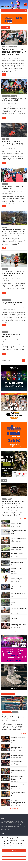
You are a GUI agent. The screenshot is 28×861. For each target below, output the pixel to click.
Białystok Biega (11, 339)
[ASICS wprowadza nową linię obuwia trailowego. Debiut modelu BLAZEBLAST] (5, 607)
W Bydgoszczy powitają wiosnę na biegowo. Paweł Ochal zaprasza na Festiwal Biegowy (13, 273)
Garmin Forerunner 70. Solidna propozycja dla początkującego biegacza (17, 570)
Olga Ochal (8, 60)
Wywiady (4, 227)
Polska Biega (13, 46)
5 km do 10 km (5, 191)
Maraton (18, 307)
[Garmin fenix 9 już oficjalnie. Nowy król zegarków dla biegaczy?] (14, 483)
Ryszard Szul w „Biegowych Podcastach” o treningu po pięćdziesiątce (16, 747)
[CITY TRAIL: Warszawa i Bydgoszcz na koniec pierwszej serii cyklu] (14, 80)
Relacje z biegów (20, 60)
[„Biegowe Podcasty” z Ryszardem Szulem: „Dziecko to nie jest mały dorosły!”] (5, 791)
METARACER (8, 148)
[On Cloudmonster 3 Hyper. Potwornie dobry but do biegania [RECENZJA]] (5, 560)
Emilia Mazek (9, 103)
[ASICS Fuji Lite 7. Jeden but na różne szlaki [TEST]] (5, 600)
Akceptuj (14, 850)
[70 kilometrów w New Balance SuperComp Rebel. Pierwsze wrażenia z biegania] (5, 521)
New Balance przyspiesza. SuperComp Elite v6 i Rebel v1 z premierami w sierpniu (17, 578)
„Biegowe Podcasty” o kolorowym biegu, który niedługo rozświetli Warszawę (18, 739)
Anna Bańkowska (21, 57)
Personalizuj (14, 854)
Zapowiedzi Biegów (6, 280)
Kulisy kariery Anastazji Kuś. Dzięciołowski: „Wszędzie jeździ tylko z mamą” (14, 717)
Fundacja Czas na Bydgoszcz (8, 235)
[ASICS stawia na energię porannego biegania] (5, 538)
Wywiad (21, 235)
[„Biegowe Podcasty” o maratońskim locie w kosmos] (5, 784)
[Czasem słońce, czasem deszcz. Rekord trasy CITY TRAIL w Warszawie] (14, 31)
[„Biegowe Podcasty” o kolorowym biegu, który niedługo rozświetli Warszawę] (5, 736)
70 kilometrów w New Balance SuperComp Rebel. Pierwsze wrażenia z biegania (17, 523)
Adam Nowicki (5, 307)
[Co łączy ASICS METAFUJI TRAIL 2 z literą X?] (5, 592)
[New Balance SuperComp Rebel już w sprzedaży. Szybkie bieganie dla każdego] (5, 529)
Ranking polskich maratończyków (8, 309)
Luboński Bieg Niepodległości (14, 191)
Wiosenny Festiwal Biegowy (17, 278)
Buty (3, 139)
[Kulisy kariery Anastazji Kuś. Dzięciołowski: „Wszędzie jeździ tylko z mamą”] (14, 697)
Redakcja (13, 57)
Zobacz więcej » (14, 631)
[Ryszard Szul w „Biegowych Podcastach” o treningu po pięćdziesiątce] (5, 745)
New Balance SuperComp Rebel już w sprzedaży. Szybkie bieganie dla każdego (18, 532)
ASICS (19, 147)
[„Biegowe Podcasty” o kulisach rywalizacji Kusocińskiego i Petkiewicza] (5, 775)
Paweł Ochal (13, 60)
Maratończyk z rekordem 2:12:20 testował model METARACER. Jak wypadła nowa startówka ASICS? (12, 143)
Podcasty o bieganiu (8, 694)
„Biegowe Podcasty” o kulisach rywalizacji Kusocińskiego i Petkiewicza (17, 778)
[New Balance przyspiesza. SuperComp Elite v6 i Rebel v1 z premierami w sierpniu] (5, 576)
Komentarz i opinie (12, 307)
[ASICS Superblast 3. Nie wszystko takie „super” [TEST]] (5, 616)
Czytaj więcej (23, 518)
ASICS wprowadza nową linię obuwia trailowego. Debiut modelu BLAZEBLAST (18, 610)
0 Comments (20, 190)
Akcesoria (5, 498)
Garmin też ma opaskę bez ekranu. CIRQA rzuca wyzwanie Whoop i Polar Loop (18, 587)
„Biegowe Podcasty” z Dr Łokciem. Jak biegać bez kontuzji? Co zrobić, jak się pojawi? (18, 802)
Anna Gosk (4, 58)
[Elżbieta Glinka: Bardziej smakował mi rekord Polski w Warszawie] (5, 753)
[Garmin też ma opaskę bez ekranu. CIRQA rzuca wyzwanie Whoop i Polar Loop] (5, 584)
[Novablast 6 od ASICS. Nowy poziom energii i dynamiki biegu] (5, 623)
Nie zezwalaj (14, 858)
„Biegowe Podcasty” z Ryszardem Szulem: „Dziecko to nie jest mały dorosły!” (18, 794)
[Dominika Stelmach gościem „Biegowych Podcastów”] (5, 761)
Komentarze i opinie (7, 300)
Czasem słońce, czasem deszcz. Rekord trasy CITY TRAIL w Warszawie (14, 52)
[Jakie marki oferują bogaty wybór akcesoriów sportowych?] (5, 552)
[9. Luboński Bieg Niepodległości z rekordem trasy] (14, 168)
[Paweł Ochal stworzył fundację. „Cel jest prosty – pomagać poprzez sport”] (14, 212)
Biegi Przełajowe (6, 46)
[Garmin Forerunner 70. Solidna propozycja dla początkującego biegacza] (5, 567)
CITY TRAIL (16, 58)
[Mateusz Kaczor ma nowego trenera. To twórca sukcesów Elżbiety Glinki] (5, 768)
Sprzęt (7, 139)
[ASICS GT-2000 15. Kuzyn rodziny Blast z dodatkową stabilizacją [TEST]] (5, 545)
